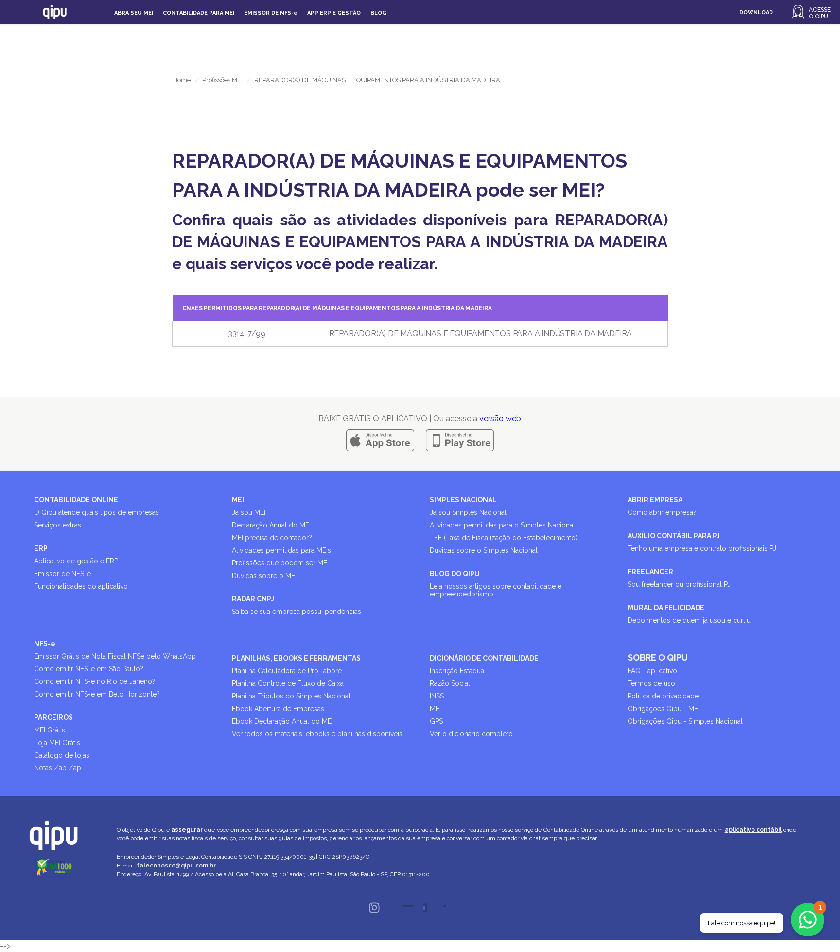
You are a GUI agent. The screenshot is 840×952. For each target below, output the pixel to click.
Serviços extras (57, 525)
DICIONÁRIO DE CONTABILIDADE (484, 658)
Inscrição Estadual (458, 671)
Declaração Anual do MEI (271, 525)
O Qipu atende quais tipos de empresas (96, 512)
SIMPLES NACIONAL (463, 500)
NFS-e (44, 643)
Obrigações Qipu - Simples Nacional (685, 721)
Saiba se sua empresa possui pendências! (297, 611)
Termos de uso (651, 683)
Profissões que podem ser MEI (280, 563)
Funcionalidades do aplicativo (81, 586)
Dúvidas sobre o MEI (264, 575)
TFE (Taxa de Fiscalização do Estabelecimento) (504, 538)
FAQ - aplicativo (652, 671)
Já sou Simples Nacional (468, 512)
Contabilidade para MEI (198, 13)
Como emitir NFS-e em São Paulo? (88, 669)
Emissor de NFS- (271, 13)
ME (434, 709)
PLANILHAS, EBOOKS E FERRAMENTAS (296, 658)
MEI (238, 500)
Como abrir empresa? (662, 512)
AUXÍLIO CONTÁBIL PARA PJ (674, 536)
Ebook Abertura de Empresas (278, 709)
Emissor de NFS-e (62, 574)
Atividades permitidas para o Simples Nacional (502, 525)
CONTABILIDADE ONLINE (76, 500)
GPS (436, 721)
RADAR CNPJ (253, 599)
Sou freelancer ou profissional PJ (679, 584)
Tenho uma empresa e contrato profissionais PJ (702, 548)
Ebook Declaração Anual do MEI (282, 721)
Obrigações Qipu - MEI (664, 709)
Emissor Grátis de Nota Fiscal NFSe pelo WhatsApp (115, 656)
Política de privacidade (663, 696)
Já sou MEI (248, 512)
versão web (500, 418)
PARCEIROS (53, 717)
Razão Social (450, 683)
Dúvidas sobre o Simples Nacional (484, 550)
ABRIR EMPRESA (655, 500)
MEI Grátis (49, 730)
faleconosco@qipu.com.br (176, 865)
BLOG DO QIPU (455, 574)
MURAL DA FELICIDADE (666, 608)
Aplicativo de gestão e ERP (76, 561)
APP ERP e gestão (334, 13)
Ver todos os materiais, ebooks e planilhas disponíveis (317, 734)
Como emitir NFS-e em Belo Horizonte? (97, 694)
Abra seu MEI (133, 13)
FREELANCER (650, 572)
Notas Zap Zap (57, 768)
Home (182, 80)
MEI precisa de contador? (272, 538)
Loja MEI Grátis (57, 743)
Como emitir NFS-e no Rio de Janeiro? (95, 681)
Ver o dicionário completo (471, 734)
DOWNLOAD (756, 12)
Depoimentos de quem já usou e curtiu (689, 620)
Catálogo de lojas (61, 755)
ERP (41, 548)
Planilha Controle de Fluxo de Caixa (288, 683)
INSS (437, 696)
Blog (378, 13)
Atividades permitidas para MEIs (281, 550)
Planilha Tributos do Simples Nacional (291, 696)
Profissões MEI (222, 80)
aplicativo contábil (753, 829)
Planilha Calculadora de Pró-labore (287, 671)
